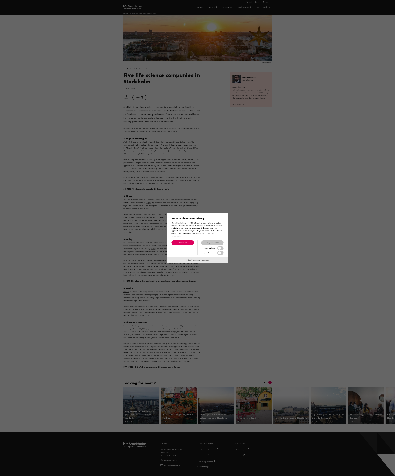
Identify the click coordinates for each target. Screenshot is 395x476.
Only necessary (212, 242)
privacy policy (176, 236)
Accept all (183, 242)
